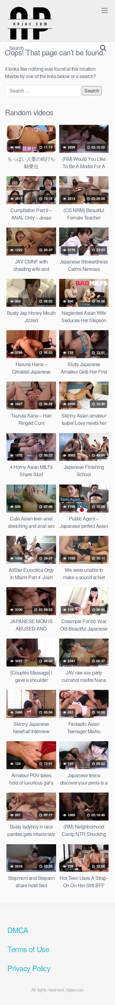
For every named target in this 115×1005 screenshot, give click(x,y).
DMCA (17, 929)
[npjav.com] (30, 23)
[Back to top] (104, 991)
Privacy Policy (28, 968)
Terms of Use (28, 949)
